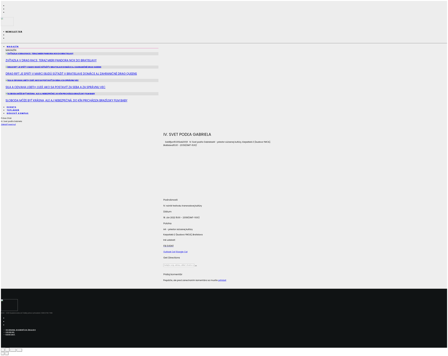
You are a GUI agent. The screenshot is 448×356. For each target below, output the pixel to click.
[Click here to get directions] (196, 265)
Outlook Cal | (169, 251)
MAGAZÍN (13, 46)
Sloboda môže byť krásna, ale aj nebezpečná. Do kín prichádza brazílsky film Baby (66, 100)
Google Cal (181, 251)
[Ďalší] (7, 353)
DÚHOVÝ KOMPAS (18, 113)
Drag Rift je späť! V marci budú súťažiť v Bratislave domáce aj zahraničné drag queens (71, 74)
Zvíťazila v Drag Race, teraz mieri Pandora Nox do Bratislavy (51, 60)
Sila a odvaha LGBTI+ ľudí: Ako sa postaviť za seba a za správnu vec (55, 87)
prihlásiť (222, 280)
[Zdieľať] (7, 350)
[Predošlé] (2, 353)
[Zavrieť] (3, 350)
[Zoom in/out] (19, 350)
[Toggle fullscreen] (13, 350)
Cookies (10, 332)
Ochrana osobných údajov (21, 330)
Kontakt (10, 335)
